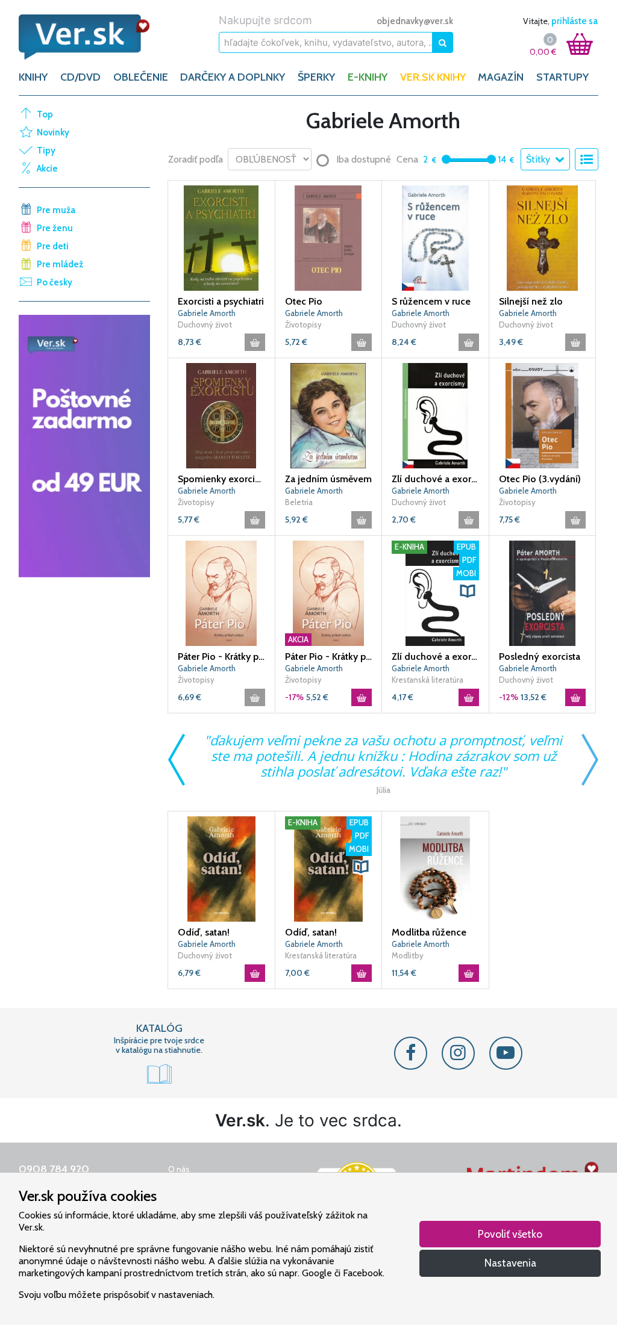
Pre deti (53, 246)
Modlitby (408, 955)
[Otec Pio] (328, 237)
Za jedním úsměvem (328, 479)
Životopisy (303, 324)
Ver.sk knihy (433, 77)
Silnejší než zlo (531, 301)
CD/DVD (80, 77)
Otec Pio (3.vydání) (540, 479)
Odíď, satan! (204, 932)
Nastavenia (510, 1262)
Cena (407, 159)
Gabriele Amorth (207, 313)
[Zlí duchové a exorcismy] (435, 414)
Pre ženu (55, 228)
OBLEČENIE (140, 77)
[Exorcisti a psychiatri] (221, 237)
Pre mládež (60, 264)
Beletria (299, 502)
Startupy (562, 77)
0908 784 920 (54, 1169)
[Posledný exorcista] (542, 592)
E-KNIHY (367, 77)
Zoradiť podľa (195, 159)
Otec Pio (303, 301)
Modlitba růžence (429, 932)
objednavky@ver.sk (415, 21)
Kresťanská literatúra (427, 679)
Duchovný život (205, 324)
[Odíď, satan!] (221, 868)
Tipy (46, 150)
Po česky (54, 282)
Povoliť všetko (510, 1233)
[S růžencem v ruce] (435, 237)
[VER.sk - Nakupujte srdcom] (84, 37)
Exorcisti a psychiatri (221, 301)
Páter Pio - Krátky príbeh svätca (221, 656)
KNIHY (33, 77)
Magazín (501, 77)
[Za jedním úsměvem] (328, 414)
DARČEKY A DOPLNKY (232, 77)
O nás (179, 1169)
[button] (467, 591)
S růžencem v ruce (431, 301)
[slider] (446, 159)
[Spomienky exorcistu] (221, 414)
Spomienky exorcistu (221, 479)
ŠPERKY (316, 77)
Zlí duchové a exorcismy (435, 479)
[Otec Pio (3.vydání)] (542, 414)
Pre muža (56, 210)
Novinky (53, 132)
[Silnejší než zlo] (542, 237)
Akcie (47, 168)
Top (45, 114)
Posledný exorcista (539, 656)
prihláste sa (574, 21)
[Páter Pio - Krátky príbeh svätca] (221, 592)
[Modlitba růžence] (435, 868)
